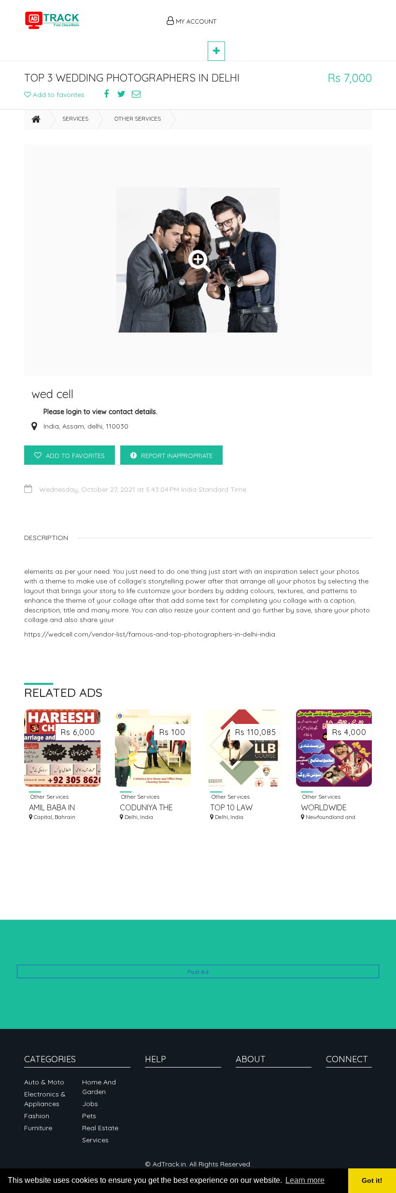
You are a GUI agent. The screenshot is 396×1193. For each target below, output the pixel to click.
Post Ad (198, 971)
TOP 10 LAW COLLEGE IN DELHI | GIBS (242, 808)
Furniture (38, 1128)
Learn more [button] (305, 1180)
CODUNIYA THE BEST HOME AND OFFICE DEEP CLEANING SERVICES (149, 808)
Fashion (36, 1115)
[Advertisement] (299, 15)
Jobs (90, 1103)
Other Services (137, 118)
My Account (195, 21)
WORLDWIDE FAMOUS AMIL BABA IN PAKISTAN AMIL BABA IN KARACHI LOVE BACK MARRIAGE (332, 808)
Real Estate (100, 1128)
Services (75, 118)
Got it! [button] (372, 1180)
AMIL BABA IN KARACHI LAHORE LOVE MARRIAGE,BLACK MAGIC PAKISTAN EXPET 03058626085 (60, 808)
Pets (89, 1115)
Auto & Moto (44, 1082)
